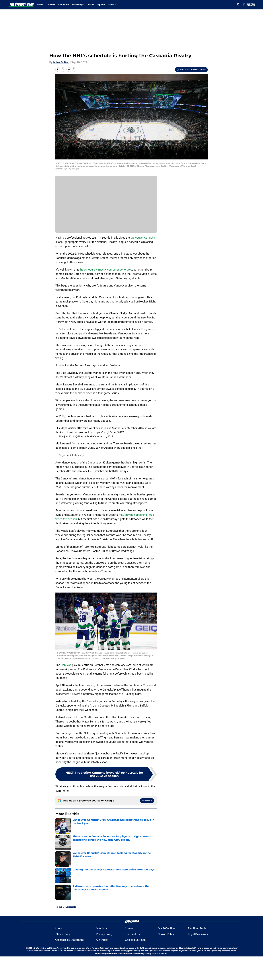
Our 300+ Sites (167, 928)
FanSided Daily (197, 928)
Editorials (70, 906)
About (58, 928)
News (40, 4)
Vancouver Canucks (143, 237)
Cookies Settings (135, 939)
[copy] (74, 69)
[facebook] (244, 4)
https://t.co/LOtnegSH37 (109, 432)
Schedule (63, 4)
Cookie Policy (166, 934)
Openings (101, 928)
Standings (78, 4)
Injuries (101, 4)
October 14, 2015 (103, 436)
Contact (130, 928)
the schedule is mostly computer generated (105, 269)
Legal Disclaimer (198, 934)
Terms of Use (133, 934)
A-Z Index (102, 939)
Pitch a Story (62, 934)
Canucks (66, 665)
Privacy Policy (104, 934)
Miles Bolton (61, 62)
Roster (90, 4)
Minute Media (39, 948)
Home (58, 906)
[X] (238, 4)
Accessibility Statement (69, 939)
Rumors (51, 4)
